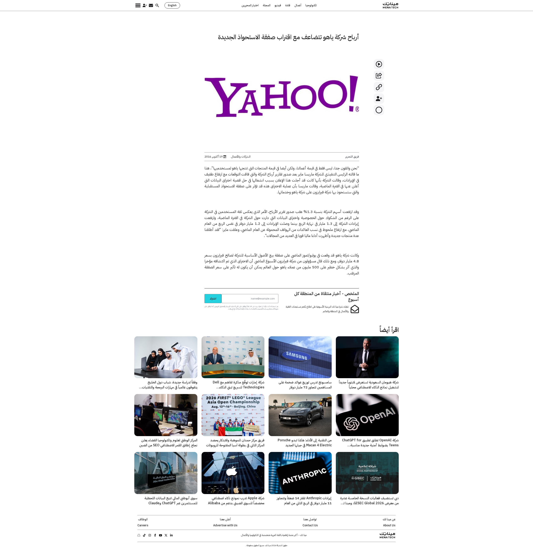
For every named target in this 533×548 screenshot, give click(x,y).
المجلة (266, 5)
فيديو (278, 5)
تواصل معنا (310, 519)
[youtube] (160, 535)
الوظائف (143, 519)
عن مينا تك (389, 519)
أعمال (297, 5)
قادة (287, 5)
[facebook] (155, 535)
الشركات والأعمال (240, 157)
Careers (142, 525)
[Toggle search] (157, 5)
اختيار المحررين (250, 5)
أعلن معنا (225, 519)
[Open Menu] (138, 5)
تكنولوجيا (311, 5)
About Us (389, 525)
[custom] (171, 535)
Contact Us (310, 525)
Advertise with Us (225, 525)
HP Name (199, 294)
